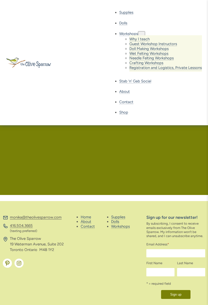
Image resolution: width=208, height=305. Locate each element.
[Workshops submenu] (141, 34)
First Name (154, 263)
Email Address (157, 244)
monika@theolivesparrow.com (36, 217)
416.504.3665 (21, 225)
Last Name (185, 263)
